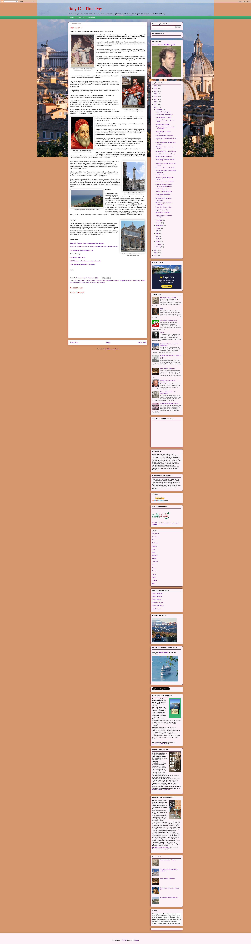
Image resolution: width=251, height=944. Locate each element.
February (159, 244)
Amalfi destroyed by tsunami (169, 897)
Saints (154, 577)
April (157, 239)
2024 (156, 91)
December (159, 109)
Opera (154, 568)
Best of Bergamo (157, 593)
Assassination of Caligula (168, 297)
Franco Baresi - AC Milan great (163, 45)
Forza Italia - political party (168, 320)
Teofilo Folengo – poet (162, 189)
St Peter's (93, 282)
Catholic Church (90, 280)
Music (154, 565)
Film (153, 549)
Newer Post (74, 342)
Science (154, 580)
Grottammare (115, 280)
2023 (156, 94)
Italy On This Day (85, 8)
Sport (153, 583)
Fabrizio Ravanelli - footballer (165, 182)
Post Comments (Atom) (112, 349)
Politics (134, 280)
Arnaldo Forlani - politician (164, 191)
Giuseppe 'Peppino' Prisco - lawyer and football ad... (164, 185)
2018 (156, 107)
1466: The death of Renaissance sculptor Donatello (85, 261)
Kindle (163, 744)
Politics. (154, 571)
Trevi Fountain (101, 282)
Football (154, 555)
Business (155, 543)
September (159, 225)
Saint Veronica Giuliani (162, 124)
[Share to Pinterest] (110, 278)
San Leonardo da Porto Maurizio (166, 151)
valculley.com (156, 609)
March (158, 241)
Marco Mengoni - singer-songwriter (163, 132)
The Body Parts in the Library (160, 847)
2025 (156, 88)
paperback (155, 744)
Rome (87, 282)
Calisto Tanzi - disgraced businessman (167, 381)
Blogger (136, 940)
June (157, 233)
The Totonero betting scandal (169, 403)
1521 (75, 280)
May (157, 236)
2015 (156, 255)
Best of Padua (156, 599)
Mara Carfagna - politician (164, 156)
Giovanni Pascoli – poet (163, 112)
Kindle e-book (156, 789)
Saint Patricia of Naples (167, 368)
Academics (155, 533)
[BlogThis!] (105, 278)
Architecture (156, 537)
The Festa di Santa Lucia (77, 257)
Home (72, 17)
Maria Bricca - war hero (163, 212)
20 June (162, 309)
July (157, 231)
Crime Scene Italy (157, 602)
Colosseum (99, 280)
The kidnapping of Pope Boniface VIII (81, 250)
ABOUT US (81, 17)
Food (153, 552)
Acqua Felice (81, 280)
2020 (156, 102)
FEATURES (91, 17)
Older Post (142, 342)
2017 (156, 250)
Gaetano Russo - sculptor (163, 117)
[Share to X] (107, 278)
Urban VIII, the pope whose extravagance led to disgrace (87, 243)
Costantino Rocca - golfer (163, 207)
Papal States (128, 280)
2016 (156, 253)
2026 (156, 86)
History (122, 280)
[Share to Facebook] (108, 278)
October (158, 223)
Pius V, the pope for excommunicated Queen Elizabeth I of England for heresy (93, 246)
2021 (156, 99)
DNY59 (125, 940)
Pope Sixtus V (77, 282)
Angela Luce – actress (162, 210)
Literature (155, 561)
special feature (163, 652)
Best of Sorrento (157, 596)
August (158, 228)
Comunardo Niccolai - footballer (165, 168)
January (158, 247)
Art (153, 540)
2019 (156, 104)
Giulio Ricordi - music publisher (165, 154)
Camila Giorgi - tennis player (164, 114)
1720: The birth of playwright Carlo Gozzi (82, 264)
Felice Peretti (107, 280)
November (159, 220)
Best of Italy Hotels (158, 605)
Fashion (154, 546)
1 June (162, 332)
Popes (83, 282)
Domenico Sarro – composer (164, 135)
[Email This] (103, 278)
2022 (156, 96)
